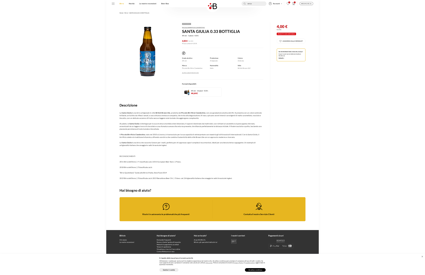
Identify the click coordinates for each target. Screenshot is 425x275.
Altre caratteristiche (190, 73)
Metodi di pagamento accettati (168, 244)
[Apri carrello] (293, 3)
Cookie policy (250, 263)
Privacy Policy (238, 263)
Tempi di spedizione (164, 247)
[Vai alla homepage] (212, 6)
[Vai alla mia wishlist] (288, 3)
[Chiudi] (422, 256)
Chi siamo (123, 240)
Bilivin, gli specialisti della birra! (205, 242)
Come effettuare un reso (165, 251)
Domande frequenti (164, 240)
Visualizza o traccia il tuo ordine (168, 249)
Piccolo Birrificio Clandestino (193, 27)
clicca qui (209, 263)
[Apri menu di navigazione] (113, 3)
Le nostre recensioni (127, 242)
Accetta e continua (255, 270)
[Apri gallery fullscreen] (147, 52)
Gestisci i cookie (169, 270)
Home (121, 13)
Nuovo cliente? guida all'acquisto (169, 242)
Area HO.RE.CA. (200, 240)
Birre (126, 13)
